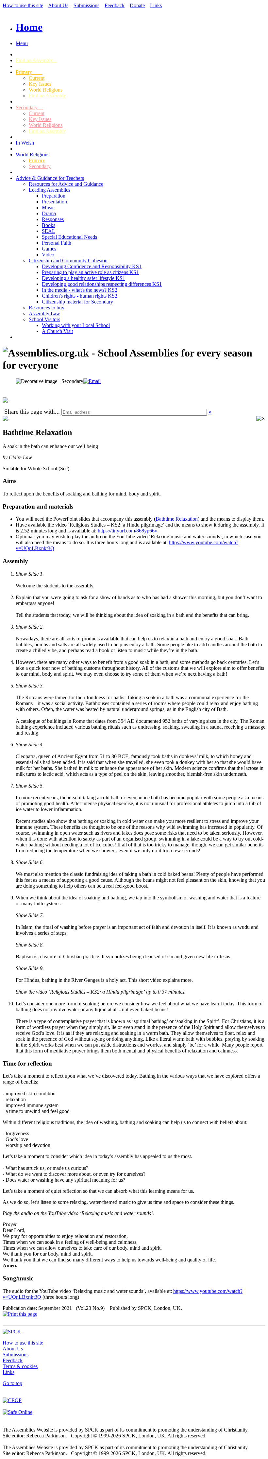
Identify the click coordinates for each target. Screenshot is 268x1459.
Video (48, 254)
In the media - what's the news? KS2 (79, 290)
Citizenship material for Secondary (77, 301)
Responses (53, 219)
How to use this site (23, 5)
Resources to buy (46, 307)
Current (36, 78)
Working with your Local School (76, 325)
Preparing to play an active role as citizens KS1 (90, 272)
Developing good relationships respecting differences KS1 (102, 284)
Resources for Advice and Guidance (66, 184)
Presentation (54, 201)
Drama (49, 213)
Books (48, 225)
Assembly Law (44, 313)
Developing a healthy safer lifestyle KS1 (83, 278)
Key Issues (40, 84)
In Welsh (25, 143)
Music (48, 207)
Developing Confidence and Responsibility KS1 (92, 266)
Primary (29, 72)
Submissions (86, 5)
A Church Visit (57, 331)
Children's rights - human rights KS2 (79, 296)
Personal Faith (56, 243)
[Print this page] (20, 1314)
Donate (137, 5)
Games (49, 249)
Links (156, 5)
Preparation (53, 196)
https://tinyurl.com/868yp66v (127, 530)
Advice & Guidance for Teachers (50, 178)
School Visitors (44, 319)
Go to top (12, 1383)
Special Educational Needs (69, 237)
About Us (58, 5)
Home (29, 27)
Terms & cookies (20, 1366)
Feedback (115, 5)
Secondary (29, 107)
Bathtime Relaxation (177, 519)
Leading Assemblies (49, 190)
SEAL (48, 231)
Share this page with (29, 411)
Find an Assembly (36, 60)
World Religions (45, 90)
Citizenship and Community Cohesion (68, 260)
